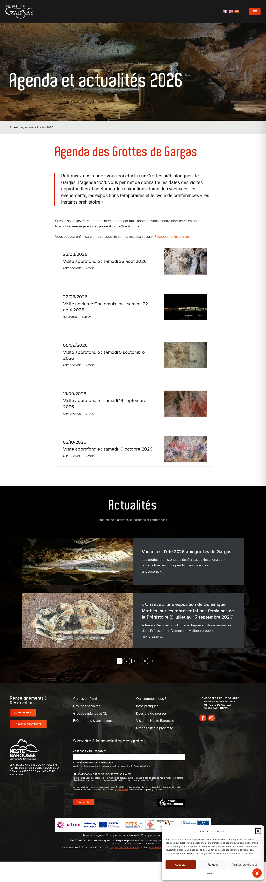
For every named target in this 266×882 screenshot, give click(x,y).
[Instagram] (211, 718)
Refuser (213, 864)
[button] (258, 831)
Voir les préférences (245, 864)
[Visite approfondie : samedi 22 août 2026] (185, 261)
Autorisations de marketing (93, 762)
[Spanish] (237, 12)
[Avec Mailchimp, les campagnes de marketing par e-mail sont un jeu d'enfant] (171, 805)
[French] (226, 12)
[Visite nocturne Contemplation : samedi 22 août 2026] (185, 307)
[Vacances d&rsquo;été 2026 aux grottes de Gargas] (77, 561)
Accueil (14, 127)
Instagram (181, 236)
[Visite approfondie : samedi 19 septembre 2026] (185, 404)
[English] (231, 12)
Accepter (180, 864)
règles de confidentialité (124, 847)
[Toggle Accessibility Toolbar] (257, 873)
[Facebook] (202, 718)
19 (145, 661)
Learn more (122, 789)
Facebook (162, 236)
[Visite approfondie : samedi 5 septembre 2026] (185, 355)
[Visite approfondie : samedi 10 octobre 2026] (185, 449)
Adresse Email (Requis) (89, 751)
